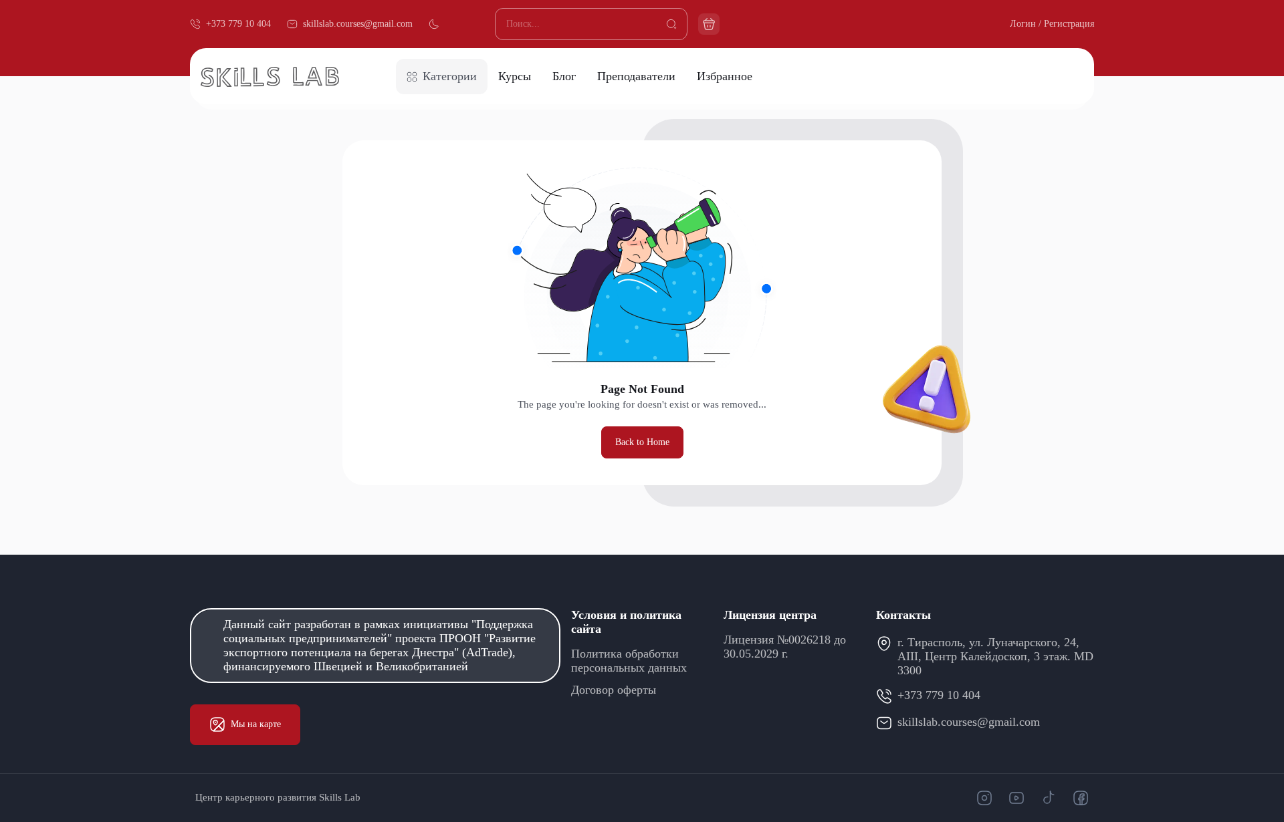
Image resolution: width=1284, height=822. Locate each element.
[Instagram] (984, 798)
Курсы (514, 76)
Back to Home (642, 442)
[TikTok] (1049, 798)
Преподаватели (636, 76)
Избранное (724, 76)
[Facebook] (1081, 798)
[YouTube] (1016, 798)
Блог (564, 76)
